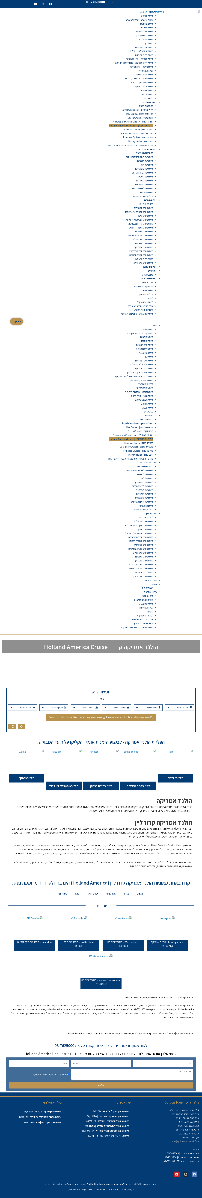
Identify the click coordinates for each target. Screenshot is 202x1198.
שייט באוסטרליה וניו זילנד (64, 786)
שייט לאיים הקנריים (144, 31)
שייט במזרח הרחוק (144, 35)
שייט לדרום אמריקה (144, 55)
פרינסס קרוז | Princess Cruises (138, 137)
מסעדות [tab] (63, 893)
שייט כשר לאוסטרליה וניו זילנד (139, 157)
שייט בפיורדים (175, 778)
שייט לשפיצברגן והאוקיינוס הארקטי (137, 314)
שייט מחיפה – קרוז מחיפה (141, 66)
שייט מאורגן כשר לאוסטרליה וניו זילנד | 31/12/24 (105, 1131)
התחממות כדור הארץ (143, 310)
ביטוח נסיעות (87, 1189)
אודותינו (151, 270)
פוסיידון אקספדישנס (143, 286)
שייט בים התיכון (146, 23)
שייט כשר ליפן (147, 165)
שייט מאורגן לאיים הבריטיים (140, 235)
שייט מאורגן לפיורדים (143, 231)
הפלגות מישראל (145, 70)
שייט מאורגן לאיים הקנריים (141, 255)
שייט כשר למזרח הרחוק (142, 172)
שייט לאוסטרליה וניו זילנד (141, 51)
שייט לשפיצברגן (146, 290)
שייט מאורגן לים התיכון (143, 262)
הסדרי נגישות (74, 1189)
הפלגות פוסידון (146, 294)
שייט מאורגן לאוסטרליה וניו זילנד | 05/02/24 (107, 1121)
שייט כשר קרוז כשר (146, 149)
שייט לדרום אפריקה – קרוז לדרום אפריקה (134, 62)
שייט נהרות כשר (146, 192)
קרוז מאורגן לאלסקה (143, 247)
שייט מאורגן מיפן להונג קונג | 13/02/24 (110, 1111)
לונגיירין (149, 298)
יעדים (152, 11)
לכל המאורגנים (146, 204)
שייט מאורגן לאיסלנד (143, 208)
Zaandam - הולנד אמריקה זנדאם (34, 942)
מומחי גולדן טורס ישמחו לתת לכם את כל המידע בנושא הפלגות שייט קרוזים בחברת (101, 1053)
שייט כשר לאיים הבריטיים (142, 188)
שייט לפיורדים (147, 15)
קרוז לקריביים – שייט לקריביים (139, 19)
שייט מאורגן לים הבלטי (143, 239)
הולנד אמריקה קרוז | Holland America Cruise (131, 125)
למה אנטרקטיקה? (145, 302)
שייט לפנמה (147, 94)
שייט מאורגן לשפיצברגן (142, 243)
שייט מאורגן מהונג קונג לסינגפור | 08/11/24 (108, 1116)
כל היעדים (148, 98)
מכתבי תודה (147, 274)
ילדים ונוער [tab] (92, 893)
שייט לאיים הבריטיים (144, 47)
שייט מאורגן (149, 200)
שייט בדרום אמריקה (138, 786)
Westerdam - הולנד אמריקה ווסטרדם (122, 944)
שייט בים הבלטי (146, 39)
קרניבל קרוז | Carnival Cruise (138, 129)
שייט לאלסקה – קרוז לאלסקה (139, 59)
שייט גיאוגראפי (148, 278)
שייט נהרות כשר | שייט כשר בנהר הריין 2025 (108, 1135)
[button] (98, 321)
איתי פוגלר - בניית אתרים (55, 1183)
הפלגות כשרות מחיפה (143, 196)
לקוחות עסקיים (127, 1189)
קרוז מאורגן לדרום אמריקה (140, 223)
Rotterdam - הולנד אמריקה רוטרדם (79, 944)
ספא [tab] (77, 893)
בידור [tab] (126, 893)
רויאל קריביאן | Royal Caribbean (137, 110)
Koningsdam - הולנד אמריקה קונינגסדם (167, 944)
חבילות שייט (101, 1189)
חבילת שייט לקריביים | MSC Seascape (43, 1122)
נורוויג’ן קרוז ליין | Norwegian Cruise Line (133, 121)
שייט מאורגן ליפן (145, 215)
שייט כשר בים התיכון (144, 168)
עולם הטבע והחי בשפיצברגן (140, 306)
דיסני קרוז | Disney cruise (140, 141)
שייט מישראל (149, 266)
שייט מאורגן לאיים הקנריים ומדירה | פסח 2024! (106, 1126)
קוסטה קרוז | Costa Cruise (140, 117)
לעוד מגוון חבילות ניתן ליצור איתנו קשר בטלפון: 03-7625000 (101, 1045)
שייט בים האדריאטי (144, 74)
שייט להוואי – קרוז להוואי (142, 82)
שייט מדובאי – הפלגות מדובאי (139, 78)
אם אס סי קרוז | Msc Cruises (139, 114)
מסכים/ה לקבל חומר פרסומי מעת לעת (50, 1074)
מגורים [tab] (140, 893)
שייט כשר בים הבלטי (144, 184)
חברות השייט (149, 102)
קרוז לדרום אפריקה (144, 259)
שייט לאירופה (147, 90)
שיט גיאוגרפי (147, 282)
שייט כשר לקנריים (145, 161)
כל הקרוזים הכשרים (144, 153)
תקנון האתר (114, 1189)
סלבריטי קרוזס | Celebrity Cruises (136, 133)
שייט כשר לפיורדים (144, 180)
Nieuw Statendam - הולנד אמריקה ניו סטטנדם (100, 982)
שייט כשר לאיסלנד (144, 176)
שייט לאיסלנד (147, 27)
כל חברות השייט (146, 106)
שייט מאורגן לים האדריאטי (141, 251)
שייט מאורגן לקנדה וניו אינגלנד (139, 212)
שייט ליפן (149, 43)
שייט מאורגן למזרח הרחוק (141, 227)
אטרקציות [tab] (111, 893)
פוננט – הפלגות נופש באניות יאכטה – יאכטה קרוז (130, 145)
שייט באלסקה (26, 778)
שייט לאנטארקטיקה (144, 86)
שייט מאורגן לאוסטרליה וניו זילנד (138, 219)
